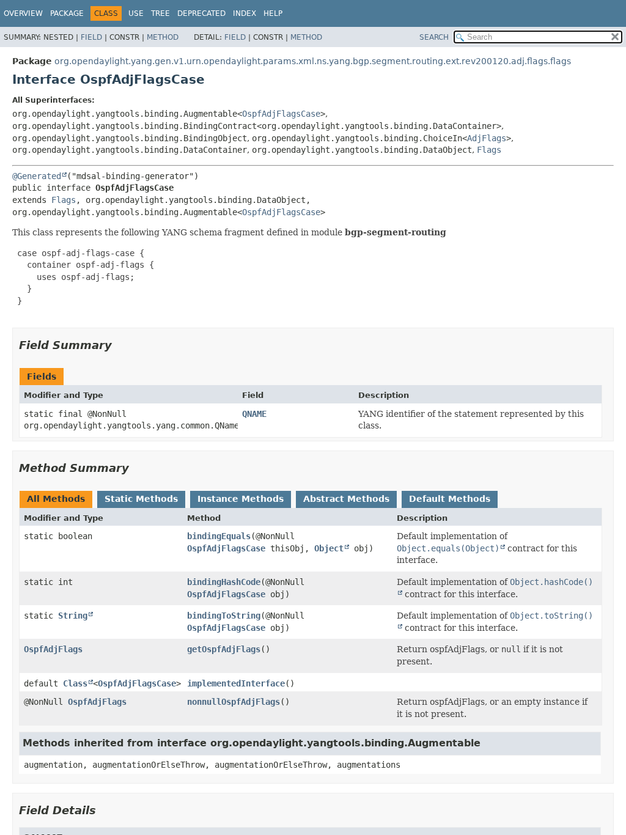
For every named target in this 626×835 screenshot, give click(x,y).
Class (75, 683)
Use (136, 13)
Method (163, 37)
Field (91, 37)
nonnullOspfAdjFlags (233, 702)
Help (272, 13)
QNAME (254, 414)
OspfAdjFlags (53, 649)
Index (244, 13)
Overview (23, 13)
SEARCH (434, 37)
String (72, 615)
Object (329, 548)
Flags (489, 150)
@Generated (36, 176)
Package (67, 13)
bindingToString (223, 615)
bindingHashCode (223, 582)
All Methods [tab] (56, 499)
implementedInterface (236, 683)
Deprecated (201, 13)
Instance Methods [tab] (240, 499)
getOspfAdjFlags (223, 649)
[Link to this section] (120, 345)
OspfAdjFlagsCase (281, 114)
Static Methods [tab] (141, 499)
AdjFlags (486, 138)
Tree (160, 13)
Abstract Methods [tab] (346, 499)
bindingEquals (219, 536)
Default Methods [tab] (449, 499)
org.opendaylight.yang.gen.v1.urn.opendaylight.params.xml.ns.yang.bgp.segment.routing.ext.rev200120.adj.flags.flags (312, 61)
